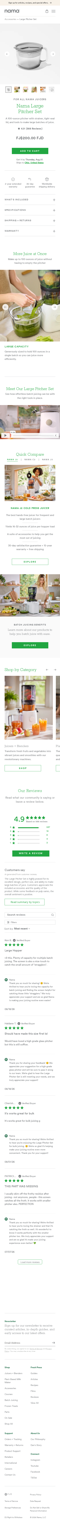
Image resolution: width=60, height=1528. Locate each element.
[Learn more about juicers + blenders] (29, 710)
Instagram (35, 1460)
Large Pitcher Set (28, 19)
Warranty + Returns (14, 1445)
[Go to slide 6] (51, 89)
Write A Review (31, 853)
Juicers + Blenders (13, 1373)
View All (34, 1403)
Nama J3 (47, 459)
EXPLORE (30, 645)
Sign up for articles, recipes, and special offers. (28, 3)
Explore (30, 562)
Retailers (9, 1457)
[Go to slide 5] (43, 89)
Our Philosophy (38, 1439)
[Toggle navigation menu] (53, 11)
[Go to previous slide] (7, 53)
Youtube (35, 1466)
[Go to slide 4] (34, 89)
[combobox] (30, 929)
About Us (35, 1433)
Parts (7, 1412)
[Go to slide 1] (8, 89)
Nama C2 (30, 459)
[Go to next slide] (52, 53)
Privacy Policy (35, 1495)
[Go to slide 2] (17, 89)
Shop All (9, 1424)
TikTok (34, 1477)
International (11, 1463)
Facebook (35, 1472)
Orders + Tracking (13, 1439)
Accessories (10, 19)
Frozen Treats (11, 1406)
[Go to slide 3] (26, 89)
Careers (8, 1469)
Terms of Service (36, 1349)
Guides (34, 1373)
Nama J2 (12, 459)
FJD (10, 1494)
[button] (5, 307)
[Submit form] (53, 1343)
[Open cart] (47, 11)
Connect (35, 1454)
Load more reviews (30, 1262)
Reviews (35, 1397)
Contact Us (10, 1474)
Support (9, 1433)
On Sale (8, 1418)
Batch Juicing (11, 1400)
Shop (23, 768)
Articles (34, 1379)
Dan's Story (36, 1445)
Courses (8, 1394)
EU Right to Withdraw (13, 1517)
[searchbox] (27, 914)
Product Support (12, 1451)
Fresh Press (36, 1367)
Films (33, 1391)
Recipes (34, 1385)
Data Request (35, 1501)
